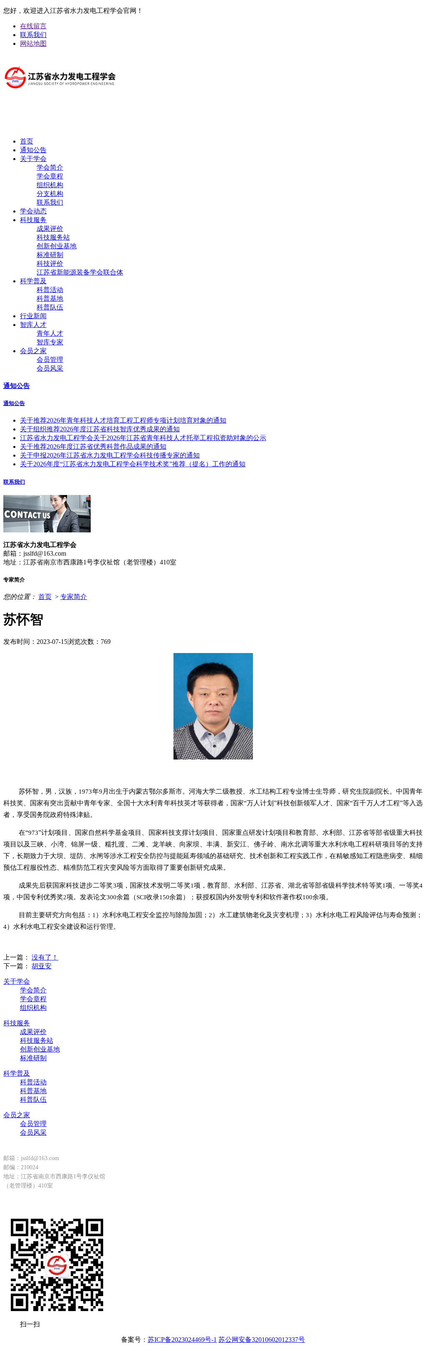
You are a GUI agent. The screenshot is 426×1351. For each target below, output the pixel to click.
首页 (26, 141)
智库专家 (50, 342)
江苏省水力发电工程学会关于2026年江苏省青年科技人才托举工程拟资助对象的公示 (143, 437)
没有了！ (45, 957)
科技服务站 (53, 237)
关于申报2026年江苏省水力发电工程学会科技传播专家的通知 (110, 455)
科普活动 (50, 289)
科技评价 (50, 263)
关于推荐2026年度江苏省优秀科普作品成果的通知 (93, 446)
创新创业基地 (57, 246)
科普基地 (50, 298)
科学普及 (33, 281)
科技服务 (33, 219)
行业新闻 (33, 315)
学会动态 (33, 211)
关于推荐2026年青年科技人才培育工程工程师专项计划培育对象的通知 (123, 420)
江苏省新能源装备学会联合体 (80, 272)
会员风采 (50, 368)
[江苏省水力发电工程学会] (60, 94)
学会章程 (50, 176)
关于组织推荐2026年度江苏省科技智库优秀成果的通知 (100, 429)
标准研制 (50, 254)
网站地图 (33, 43)
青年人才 (50, 333)
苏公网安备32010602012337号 (261, 1339)
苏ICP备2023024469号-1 (182, 1339)
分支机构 (50, 193)
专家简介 (73, 596)
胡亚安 (42, 966)
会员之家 (33, 350)
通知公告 (33, 149)
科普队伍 (50, 307)
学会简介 (50, 167)
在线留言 (33, 26)
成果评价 (50, 228)
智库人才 (33, 324)
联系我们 (33, 34)
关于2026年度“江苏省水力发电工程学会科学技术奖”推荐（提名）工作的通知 (132, 464)
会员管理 (50, 359)
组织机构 (50, 184)
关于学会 (33, 158)
